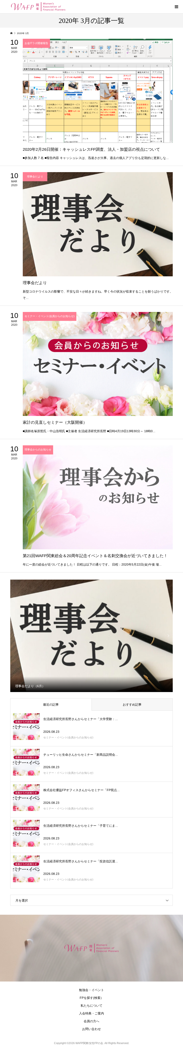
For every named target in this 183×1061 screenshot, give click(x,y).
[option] (91, 635)
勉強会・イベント (91, 990)
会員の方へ (91, 1021)
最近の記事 (51, 704)
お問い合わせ (91, 1029)
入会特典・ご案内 (91, 1013)
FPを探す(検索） (92, 998)
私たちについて (91, 1005)
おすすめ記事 (132, 704)
